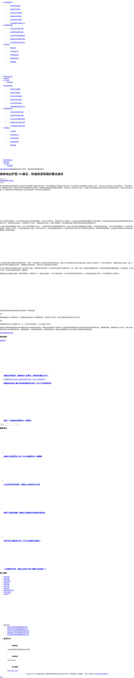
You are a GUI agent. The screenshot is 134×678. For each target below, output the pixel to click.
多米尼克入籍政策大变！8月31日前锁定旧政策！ (22, 541)
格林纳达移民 (7, 169)
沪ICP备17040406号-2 (101, 674)
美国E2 (11, 180)
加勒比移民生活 (9, 590)
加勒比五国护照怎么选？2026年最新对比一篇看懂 (23, 456)
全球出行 (6, 594)
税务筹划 (6, 588)
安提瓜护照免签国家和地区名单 (17, 627)
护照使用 (6, 584)
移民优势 (6, 577)
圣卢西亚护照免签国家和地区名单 (18, 634)
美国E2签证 (9, 333)
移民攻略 (3, 333)
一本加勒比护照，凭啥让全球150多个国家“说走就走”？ (25, 569)
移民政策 (6, 582)
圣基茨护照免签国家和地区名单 (17, 629)
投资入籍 (6, 586)
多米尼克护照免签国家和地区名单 (18, 631)
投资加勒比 (7, 580)
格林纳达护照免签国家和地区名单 (18, 633)
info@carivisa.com (12, 670)
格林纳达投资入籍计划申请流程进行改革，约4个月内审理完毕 (27, 383)
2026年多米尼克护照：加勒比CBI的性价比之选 (22, 484)
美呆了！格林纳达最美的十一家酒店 (17, 420)
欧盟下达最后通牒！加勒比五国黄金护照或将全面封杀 (24, 513)
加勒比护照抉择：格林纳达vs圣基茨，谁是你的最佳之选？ (26, 376)
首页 (1, 169)
